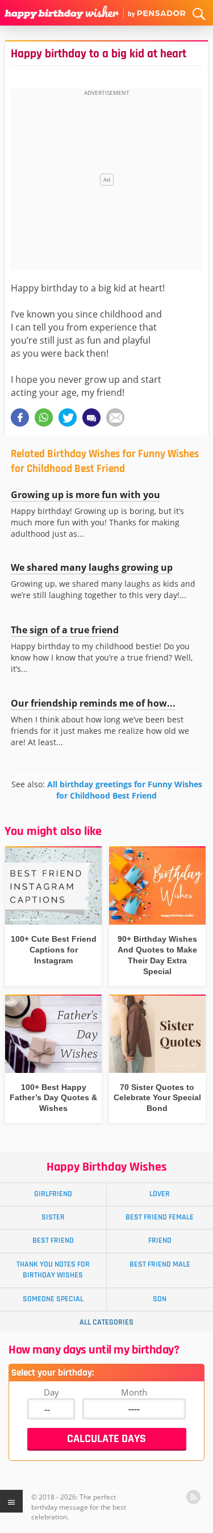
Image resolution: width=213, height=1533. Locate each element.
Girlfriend (53, 1194)
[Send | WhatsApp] (44, 417)
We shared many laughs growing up (92, 567)
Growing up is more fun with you (85, 494)
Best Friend (53, 1240)
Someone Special (53, 1299)
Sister (53, 1217)
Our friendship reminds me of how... (93, 703)
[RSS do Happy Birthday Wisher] (193, 1497)
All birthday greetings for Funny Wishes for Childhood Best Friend (124, 790)
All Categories (106, 1322)
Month (134, 1392)
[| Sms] (91, 417)
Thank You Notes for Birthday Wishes (53, 1269)
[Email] (115, 417)
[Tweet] (68, 417)
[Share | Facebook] (20, 417)
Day (51, 1392)
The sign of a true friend (65, 630)
